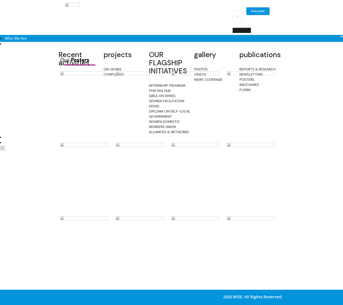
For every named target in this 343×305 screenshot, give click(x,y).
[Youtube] (200, 11)
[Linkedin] (212, 11)
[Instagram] (176, 11)
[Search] (242, 30)
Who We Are (16, 38)
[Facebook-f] (164, 11)
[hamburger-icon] (341, 36)
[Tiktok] (224, 11)
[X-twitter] (188, 11)
